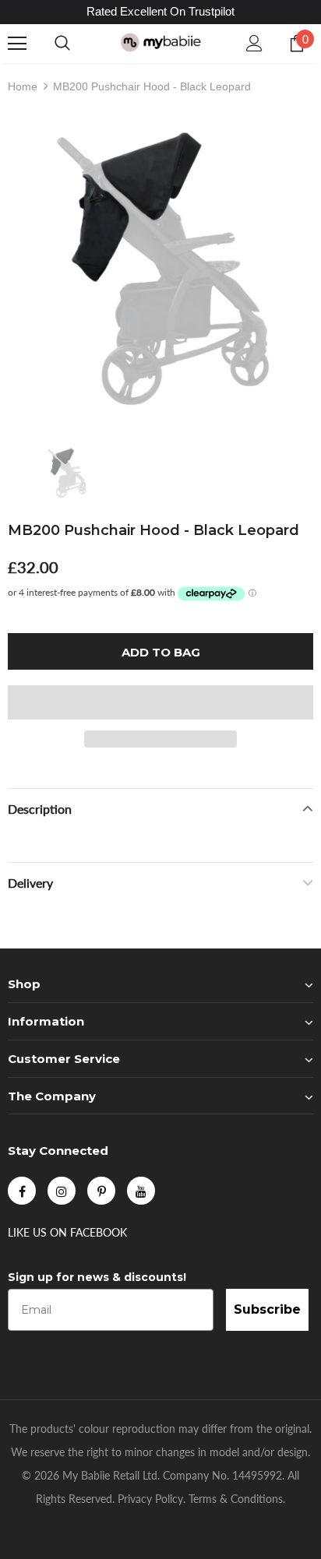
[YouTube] (141, 1191)
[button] (160, 702)
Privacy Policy (150, 1498)
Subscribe (267, 1309)
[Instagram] (62, 1191)
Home (22, 86)
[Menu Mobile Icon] (17, 43)
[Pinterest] (101, 1191)
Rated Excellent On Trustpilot (160, 11)
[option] (160, 269)
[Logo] (160, 42)
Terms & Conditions (236, 1498)
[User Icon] (254, 43)
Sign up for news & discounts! (97, 1277)
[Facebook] (22, 1191)
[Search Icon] (62, 43)
